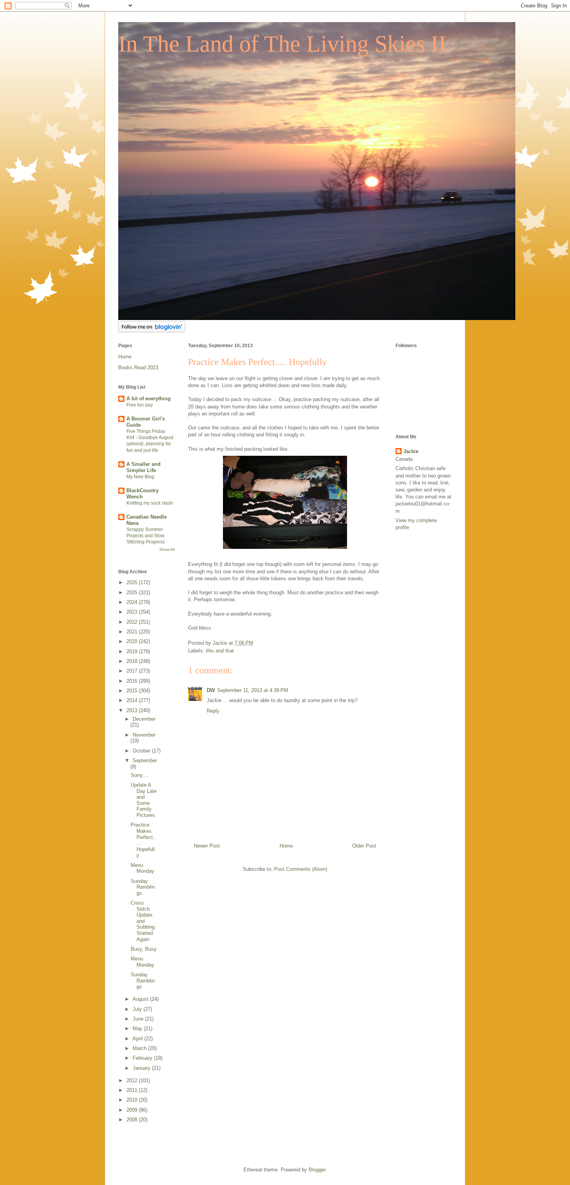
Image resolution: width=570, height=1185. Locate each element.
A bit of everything (148, 398)
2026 (132, 582)
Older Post (364, 846)
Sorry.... (140, 775)
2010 (132, 1100)
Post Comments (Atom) (300, 869)
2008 (132, 1120)
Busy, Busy (144, 949)
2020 (132, 641)
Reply (213, 711)
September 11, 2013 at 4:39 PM (252, 690)
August (141, 999)
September (145, 760)
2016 (132, 681)
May (138, 1028)
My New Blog (140, 476)
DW (211, 690)
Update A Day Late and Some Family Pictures (144, 800)
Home (286, 846)
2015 (132, 691)
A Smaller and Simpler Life (143, 467)
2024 (132, 602)
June (139, 1019)
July (138, 1009)
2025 (132, 592)
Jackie (410, 451)
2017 (132, 671)
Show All (166, 549)
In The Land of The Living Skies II (282, 44)
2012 (132, 1080)
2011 (132, 1090)
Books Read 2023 (138, 367)
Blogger (317, 1170)
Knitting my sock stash (149, 503)
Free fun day (139, 405)
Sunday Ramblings (143, 887)
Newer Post (207, 846)
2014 (132, 700)
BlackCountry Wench (142, 494)
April (138, 1038)
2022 (132, 622)
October (142, 751)
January (142, 1068)
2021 (132, 632)
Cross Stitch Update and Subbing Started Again (143, 921)
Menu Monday (142, 868)
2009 (132, 1110)
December (144, 719)
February (143, 1058)
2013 (132, 710)
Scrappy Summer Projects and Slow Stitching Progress (145, 536)
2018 (132, 661)
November (144, 735)
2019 (132, 651)
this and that (220, 651)
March (140, 1048)
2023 (132, 612)
